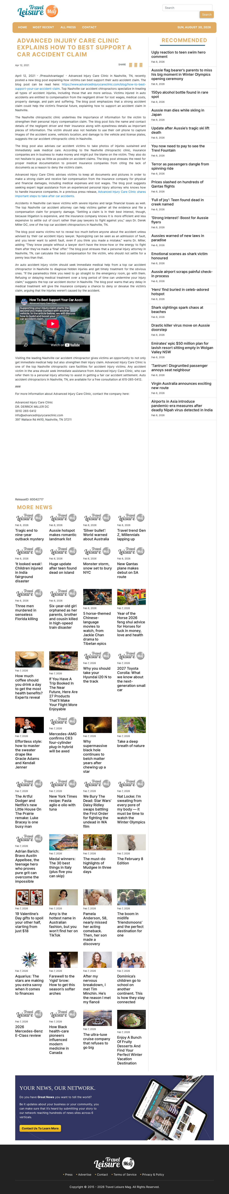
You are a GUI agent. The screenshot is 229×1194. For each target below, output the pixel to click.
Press (68, 1174)
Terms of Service (125, 1174)
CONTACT (89, 27)
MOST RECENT (43, 27)
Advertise (84, 1174)
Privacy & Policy (153, 1174)
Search (206, 14)
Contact (102, 1174)
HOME (22, 27)
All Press (68, 27)
